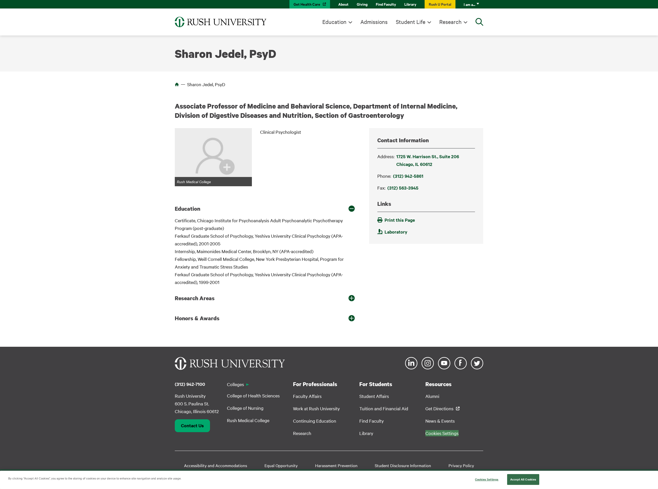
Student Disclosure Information (403, 465)
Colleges (235, 384)
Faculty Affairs (307, 396)
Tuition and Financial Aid (383, 408)
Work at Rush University (316, 408)
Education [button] (187, 208)
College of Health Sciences (253, 395)
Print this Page (400, 220)
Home (177, 84)
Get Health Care (307, 4)
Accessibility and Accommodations (215, 465)
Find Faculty (386, 4)
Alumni (432, 396)
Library (410, 4)
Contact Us (192, 425)
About (343, 4)
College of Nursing (245, 408)
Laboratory (396, 232)
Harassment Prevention (336, 465)
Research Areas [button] (195, 298)
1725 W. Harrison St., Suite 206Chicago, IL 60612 (427, 160)
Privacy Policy (461, 465)
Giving (362, 4)
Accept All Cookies (523, 479)
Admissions (374, 21)
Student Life (410, 21)
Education (334, 21)
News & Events (440, 421)
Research (450, 21)
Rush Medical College (248, 420)
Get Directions (439, 408)
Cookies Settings (486, 479)
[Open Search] (479, 22)
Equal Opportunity (281, 465)
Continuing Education (314, 421)
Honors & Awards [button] (197, 318)
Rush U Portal (440, 4)
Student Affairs (374, 396)
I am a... (469, 4)
